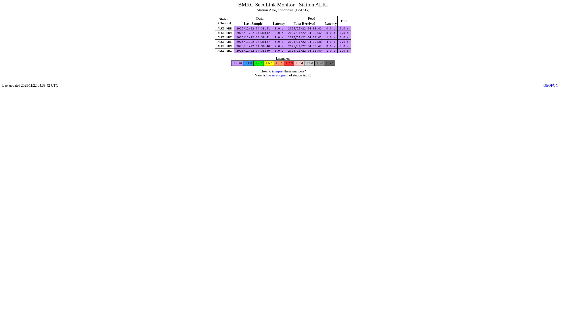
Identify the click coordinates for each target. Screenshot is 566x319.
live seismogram (277, 75)
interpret (277, 71)
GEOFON (550, 85)
